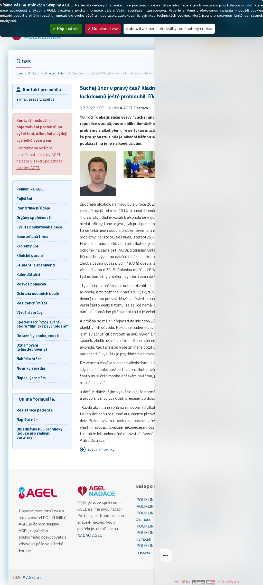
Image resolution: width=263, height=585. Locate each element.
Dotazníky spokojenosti (37, 336)
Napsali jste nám (31, 378)
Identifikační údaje (33, 208)
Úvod (20, 73)
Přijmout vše (68, 28)
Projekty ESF (27, 246)
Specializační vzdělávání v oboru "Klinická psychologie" (42, 324)
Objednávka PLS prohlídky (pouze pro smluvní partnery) (39, 433)
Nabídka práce (29, 359)
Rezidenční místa (31, 303)
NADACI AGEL (89, 535)
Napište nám (27, 420)
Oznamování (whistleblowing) (31, 347)
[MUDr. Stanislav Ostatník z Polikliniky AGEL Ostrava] (98, 173)
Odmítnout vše (104, 28)
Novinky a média (52, 73)
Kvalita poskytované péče (39, 227)
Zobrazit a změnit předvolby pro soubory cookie (169, 28)
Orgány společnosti (33, 217)
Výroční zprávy (29, 312)
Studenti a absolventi (35, 265)
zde (248, 5)
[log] (209, 284)
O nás (32, 73)
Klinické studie (29, 255)
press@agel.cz (41, 99)
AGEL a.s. (34, 577)
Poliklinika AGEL (30, 189)
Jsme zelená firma (32, 236)
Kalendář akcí (28, 274)
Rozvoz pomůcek (31, 284)
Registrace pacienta (34, 410)
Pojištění (24, 199)
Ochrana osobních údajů (37, 293)
